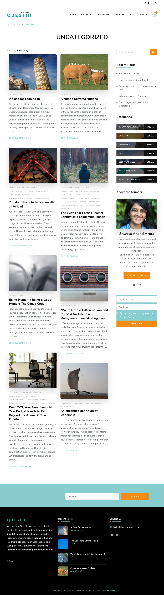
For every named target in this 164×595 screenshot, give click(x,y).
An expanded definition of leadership (79, 413)
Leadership (14, 195)
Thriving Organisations (20, 198)
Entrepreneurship (18, 191)
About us (86, 14)
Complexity (14, 188)
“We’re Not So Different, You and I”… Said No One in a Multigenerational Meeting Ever (84, 314)
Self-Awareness (68, 202)
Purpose (26, 195)
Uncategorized (16, 94)
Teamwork (94, 202)
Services (119, 14)
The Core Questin (30, 403)
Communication (91, 191)
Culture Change (30, 188)
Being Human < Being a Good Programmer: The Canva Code (30, 302)
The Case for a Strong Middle (134, 80)
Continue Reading (18, 138)
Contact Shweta (136, 275)
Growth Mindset (37, 191)
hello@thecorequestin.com (126, 527)
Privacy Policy (109, 590)
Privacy (11, 561)
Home (73, 14)
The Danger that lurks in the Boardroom (133, 104)
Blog (132, 14)
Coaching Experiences (71, 191)
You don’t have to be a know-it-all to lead (31, 204)
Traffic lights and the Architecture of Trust (137, 88)
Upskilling (65, 209)
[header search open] (156, 3)
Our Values (103, 14)
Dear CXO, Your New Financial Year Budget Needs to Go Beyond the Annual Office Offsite (30, 413)
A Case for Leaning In (24, 99)
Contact (145, 14)
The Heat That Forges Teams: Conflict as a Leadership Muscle (82, 215)
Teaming (83, 202)
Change (85, 188)
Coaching (13, 393)
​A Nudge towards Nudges (79, 99)
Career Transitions (69, 188)
